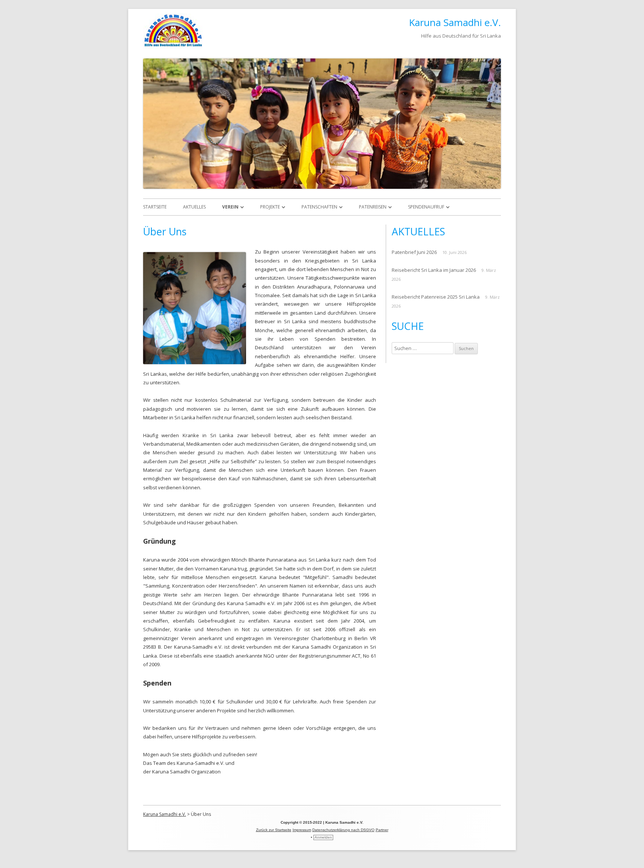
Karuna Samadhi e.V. (455, 22)
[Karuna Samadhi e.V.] (173, 46)
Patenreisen (372, 207)
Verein (230, 207)
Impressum (302, 830)
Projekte (270, 207)
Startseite (155, 207)
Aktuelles (194, 207)
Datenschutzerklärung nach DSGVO (343, 830)
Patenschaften (319, 207)
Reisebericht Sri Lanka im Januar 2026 (434, 270)
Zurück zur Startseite (273, 830)
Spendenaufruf (426, 207)
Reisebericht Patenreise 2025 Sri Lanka (436, 296)
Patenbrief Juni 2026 (414, 252)
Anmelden (323, 837)
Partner (382, 830)
